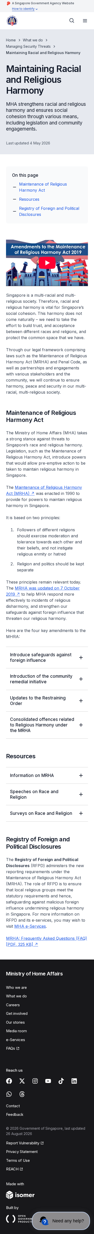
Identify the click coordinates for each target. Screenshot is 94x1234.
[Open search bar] (72, 21)
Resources (29, 199)
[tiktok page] (61, 1081)
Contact (13, 1105)
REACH (12, 1169)
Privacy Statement (22, 1151)
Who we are (16, 987)
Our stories (15, 1022)
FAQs (10, 1048)
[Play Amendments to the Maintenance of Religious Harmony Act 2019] (47, 263)
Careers (13, 1004)
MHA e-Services (30, 926)
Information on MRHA (32, 775)
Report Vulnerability (22, 1143)
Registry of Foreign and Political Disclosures (49, 211)
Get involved (17, 1013)
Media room (16, 1030)
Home (11, 40)
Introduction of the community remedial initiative (41, 679)
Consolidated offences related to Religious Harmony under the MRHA (42, 725)
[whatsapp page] (9, 1094)
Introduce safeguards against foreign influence (40, 657)
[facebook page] (9, 1081)
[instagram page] (35, 1081)
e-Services (15, 1039)
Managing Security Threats (28, 46)
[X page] (22, 1081)
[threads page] (22, 1094)
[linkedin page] (74, 1081)
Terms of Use (18, 1160)
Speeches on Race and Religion (34, 794)
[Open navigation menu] (85, 21)
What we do (33, 40)
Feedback (14, 1114)
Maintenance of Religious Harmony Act (43, 187)
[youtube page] (48, 1081)
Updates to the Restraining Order (38, 700)
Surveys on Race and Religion (41, 813)
